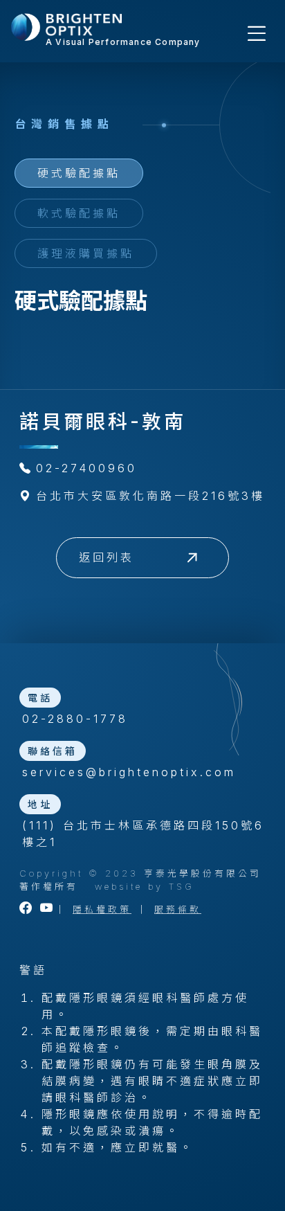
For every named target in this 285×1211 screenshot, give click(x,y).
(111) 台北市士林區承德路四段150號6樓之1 (143, 833)
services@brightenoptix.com (129, 772)
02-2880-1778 (75, 719)
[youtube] (47, 909)
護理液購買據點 (85, 253)
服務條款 (177, 909)
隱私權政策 (102, 909)
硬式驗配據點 (78, 173)
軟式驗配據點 (78, 213)
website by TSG (144, 886)
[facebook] (27, 909)
